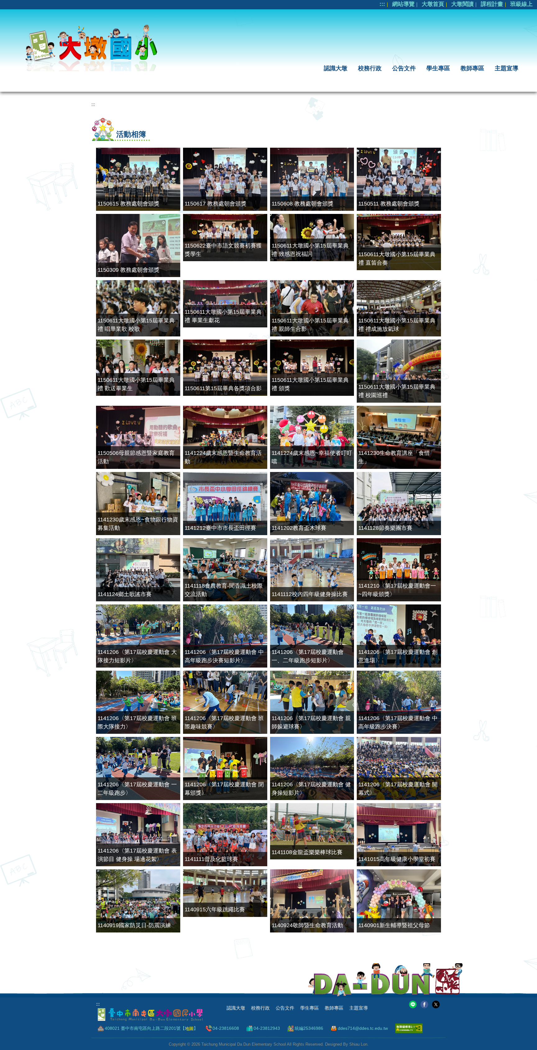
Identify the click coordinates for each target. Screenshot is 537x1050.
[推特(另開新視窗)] (436, 1004)
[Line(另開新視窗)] (413, 1004)
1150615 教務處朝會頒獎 (128, 204)
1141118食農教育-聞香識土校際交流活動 (224, 590)
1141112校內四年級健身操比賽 (310, 594)
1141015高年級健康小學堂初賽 (396, 859)
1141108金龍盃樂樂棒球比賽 (307, 852)
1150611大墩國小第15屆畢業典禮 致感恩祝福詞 (310, 250)
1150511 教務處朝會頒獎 (389, 204)
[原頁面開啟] (312, 237)
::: (382, 4)
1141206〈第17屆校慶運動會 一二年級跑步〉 (137, 788)
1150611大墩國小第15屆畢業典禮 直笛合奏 (396, 258)
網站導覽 (403, 4)
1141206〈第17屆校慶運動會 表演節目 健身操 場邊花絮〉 (137, 855)
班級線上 (521, 4)
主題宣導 (506, 68)
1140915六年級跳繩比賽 (215, 909)
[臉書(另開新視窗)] (424, 1004)
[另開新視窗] (138, 179)
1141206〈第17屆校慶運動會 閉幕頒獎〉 (224, 788)
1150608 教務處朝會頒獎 (302, 204)
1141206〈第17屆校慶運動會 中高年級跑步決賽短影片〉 (224, 656)
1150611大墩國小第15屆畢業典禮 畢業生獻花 (223, 316)
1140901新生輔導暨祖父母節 (394, 925)
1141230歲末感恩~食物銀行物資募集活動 (138, 523)
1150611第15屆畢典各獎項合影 (223, 388)
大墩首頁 (433, 4)
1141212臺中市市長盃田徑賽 (220, 528)
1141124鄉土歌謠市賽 (125, 594)
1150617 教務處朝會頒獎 (215, 204)
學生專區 (438, 68)
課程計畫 (492, 4)
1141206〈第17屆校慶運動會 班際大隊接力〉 (137, 722)
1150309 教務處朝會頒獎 (128, 270)
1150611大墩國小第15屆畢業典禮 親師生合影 (310, 324)
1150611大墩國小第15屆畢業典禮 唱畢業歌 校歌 (136, 324)
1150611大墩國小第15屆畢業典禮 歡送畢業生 (136, 384)
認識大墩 (335, 68)
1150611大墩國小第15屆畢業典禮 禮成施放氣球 (396, 324)
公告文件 (404, 68)
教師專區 (472, 68)
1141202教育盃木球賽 (299, 528)
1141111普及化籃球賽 (211, 859)
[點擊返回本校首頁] (88, 46)
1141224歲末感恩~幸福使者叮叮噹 (312, 457)
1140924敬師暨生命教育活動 (307, 925)
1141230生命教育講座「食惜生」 (394, 457)
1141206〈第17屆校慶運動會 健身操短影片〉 (311, 788)
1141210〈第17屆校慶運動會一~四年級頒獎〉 (397, 590)
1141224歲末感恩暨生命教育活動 (223, 457)
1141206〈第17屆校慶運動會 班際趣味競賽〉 (224, 722)
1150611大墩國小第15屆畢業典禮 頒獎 (310, 384)
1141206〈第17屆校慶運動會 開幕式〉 (398, 788)
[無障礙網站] (409, 1028)
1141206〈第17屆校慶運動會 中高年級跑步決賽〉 (398, 722)
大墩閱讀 (462, 4)
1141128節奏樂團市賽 (385, 528)
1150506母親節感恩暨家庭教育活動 (136, 457)
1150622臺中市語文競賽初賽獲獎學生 (223, 250)
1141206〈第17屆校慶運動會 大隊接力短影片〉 (137, 656)
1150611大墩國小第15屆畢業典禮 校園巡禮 (396, 391)
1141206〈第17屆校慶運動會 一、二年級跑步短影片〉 (308, 656)
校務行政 (370, 68)
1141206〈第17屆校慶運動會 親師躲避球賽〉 (311, 722)
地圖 (189, 1028)
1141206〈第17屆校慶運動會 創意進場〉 (398, 656)
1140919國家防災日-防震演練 (134, 925)
